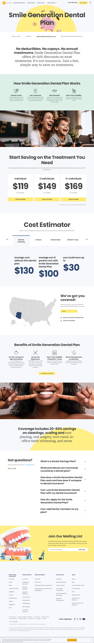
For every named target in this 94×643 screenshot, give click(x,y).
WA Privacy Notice (13, 618)
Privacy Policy (37, 617)
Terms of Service (12, 617)
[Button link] (90, 3)
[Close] (92, 640)
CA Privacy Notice (45, 617)
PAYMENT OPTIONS (16, 36)
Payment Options (51, 2)
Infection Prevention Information (25, 617)
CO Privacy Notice (22, 618)
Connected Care (41, 2)
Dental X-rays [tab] (72, 240)
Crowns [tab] (38, 240)
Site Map (44, 618)
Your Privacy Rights (13, 621)
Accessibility (38, 618)
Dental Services (31, 2)
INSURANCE (28, 36)
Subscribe (81, 549)
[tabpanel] (47, 266)
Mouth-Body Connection (19, 2)
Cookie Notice (31, 618)
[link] (16, 36)
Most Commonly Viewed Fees (73, 317)
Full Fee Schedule (69, 320)
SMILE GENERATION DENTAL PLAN (46, 36)
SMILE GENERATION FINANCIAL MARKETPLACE (72, 36)
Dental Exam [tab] (56, 240)
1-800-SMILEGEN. (29, 464)
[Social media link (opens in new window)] (74, 619)
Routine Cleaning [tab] (21, 241)
